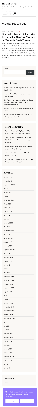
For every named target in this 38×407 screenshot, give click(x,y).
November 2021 (9, 200)
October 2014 (8, 284)
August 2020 (8, 211)
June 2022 (7, 192)
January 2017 (8, 246)
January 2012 (8, 349)
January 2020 (8, 223)
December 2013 (9, 307)
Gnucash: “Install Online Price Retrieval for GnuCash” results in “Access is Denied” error (18, 37)
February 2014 (8, 303)
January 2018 (8, 238)
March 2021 (7, 204)
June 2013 (7, 326)
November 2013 (9, 311)
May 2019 (7, 227)
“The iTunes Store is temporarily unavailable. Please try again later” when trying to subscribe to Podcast (18, 102)
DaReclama (9, 146)
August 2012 (8, 341)
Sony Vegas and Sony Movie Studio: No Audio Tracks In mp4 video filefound (18, 139)
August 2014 (8, 292)
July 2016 (7, 253)
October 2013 (8, 314)
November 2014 (9, 280)
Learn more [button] (9, 396)
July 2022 (7, 189)
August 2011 (8, 360)
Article (17, 31)
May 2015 (7, 273)
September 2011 (9, 356)
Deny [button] (12, 401)
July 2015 (7, 265)
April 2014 (7, 299)
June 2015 (7, 269)
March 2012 (7, 345)
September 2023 (9, 185)
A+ (6, 13)
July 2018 (7, 234)
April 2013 (7, 330)
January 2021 (8, 208)
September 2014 (9, 288)
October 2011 (8, 353)
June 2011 (7, 364)
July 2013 (7, 322)
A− (3, 13)
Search (6, 69)
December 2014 (9, 276)
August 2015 (8, 261)
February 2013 (8, 334)
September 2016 (9, 250)
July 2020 (7, 215)
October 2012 (8, 337)
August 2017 (8, 242)
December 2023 (9, 181)
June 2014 (7, 295)
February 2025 (8, 177)
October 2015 (8, 257)
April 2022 (7, 196)
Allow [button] (27, 401)
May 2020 (7, 219)
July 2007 (7, 368)
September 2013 (9, 318)
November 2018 (9, 230)
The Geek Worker (9, 3)
